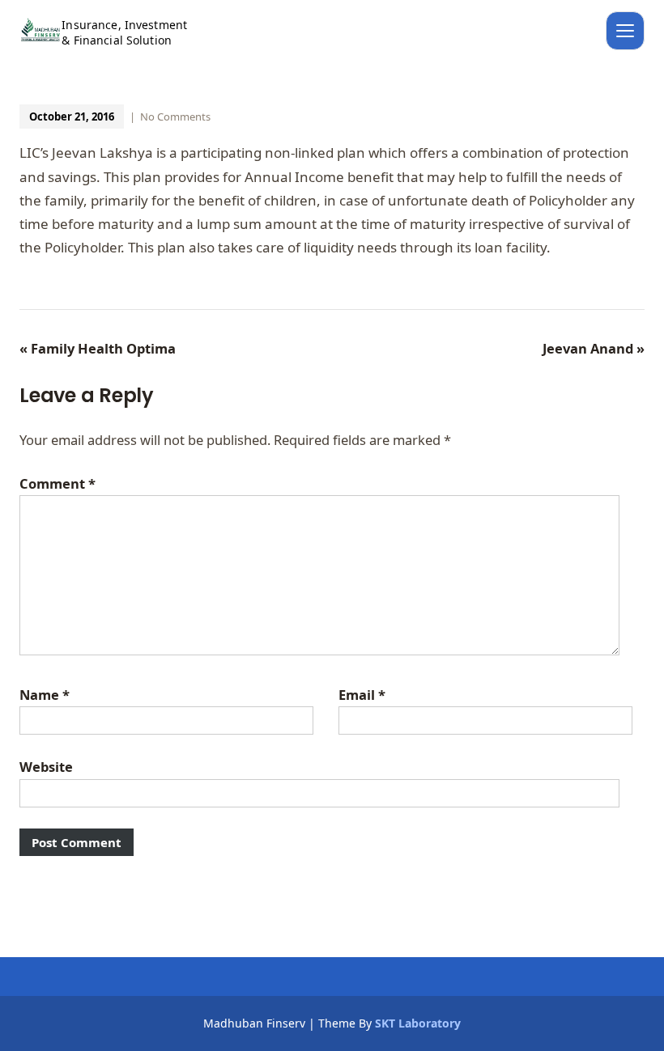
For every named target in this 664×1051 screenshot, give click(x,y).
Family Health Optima (97, 348)
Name (44, 694)
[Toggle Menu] (625, 30)
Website (46, 766)
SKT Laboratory (418, 1023)
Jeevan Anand (594, 348)
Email (361, 694)
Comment (57, 483)
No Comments (175, 116)
